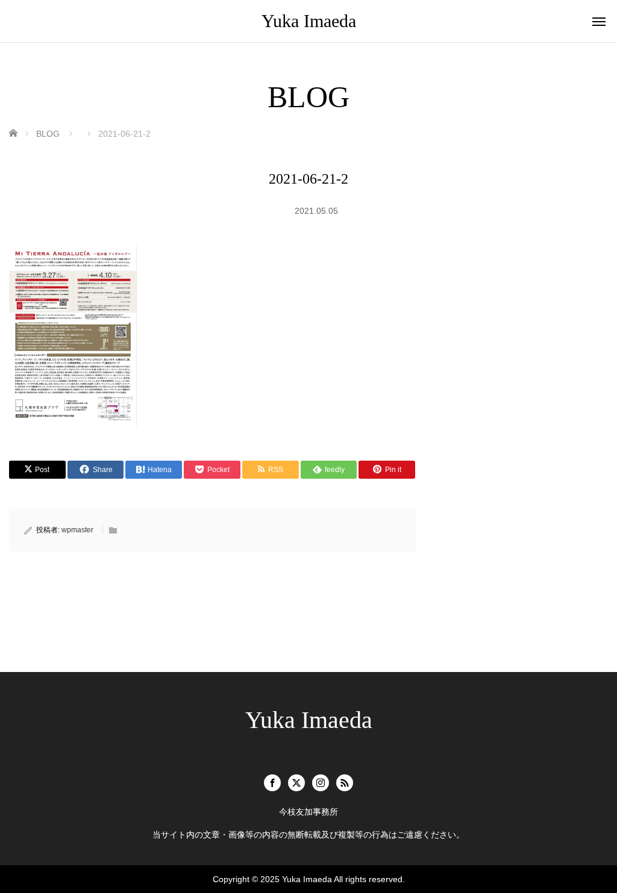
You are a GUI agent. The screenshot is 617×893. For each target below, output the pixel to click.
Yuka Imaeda (309, 21)
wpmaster (77, 530)
